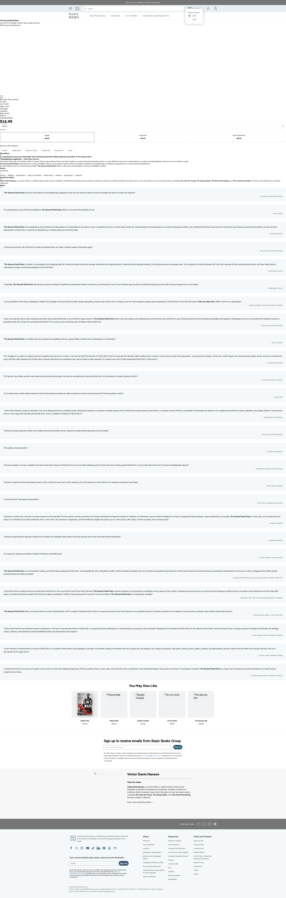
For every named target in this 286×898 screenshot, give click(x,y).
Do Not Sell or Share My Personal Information (202, 857)
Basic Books (5, 113)
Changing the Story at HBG (153, 862)
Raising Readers (174, 875)
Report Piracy (199, 862)
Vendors (171, 871)
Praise (2, 185)
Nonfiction (4, 170)
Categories (115, 16)
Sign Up (177, 747)
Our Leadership (148, 844)
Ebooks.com (59, 150)
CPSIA (196, 870)
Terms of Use (198, 840)
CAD (194, 19)
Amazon (4, 150)
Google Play (46, 150)
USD (194, 15)
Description (4, 153)
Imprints (146, 848)
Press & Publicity (149, 876)
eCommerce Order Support (178, 852)
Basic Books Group (97, 16)
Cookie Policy (199, 848)
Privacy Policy (199, 844)
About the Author (7, 177)
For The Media (131, 16)
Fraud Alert (198, 866)
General (58, 175)
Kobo (70, 150)
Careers (171, 860)
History (3, 175)
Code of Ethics (199, 852)
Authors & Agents (174, 840)
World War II (21, 175)
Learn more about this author (139, 802)
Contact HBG (173, 864)
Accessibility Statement (152, 866)
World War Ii (68, 175)
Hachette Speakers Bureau (178, 856)
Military (11, 175)
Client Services (173, 844)
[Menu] (70, 8)
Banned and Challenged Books (152, 857)
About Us (146, 840)
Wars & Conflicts (34, 175)
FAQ (169, 867)
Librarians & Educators (176, 848)
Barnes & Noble (31, 150)
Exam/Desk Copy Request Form (156, 16)
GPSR (196, 874)
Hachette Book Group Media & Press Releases (153, 871)
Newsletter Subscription (152, 852)
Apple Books (16, 150)
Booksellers (172, 879)
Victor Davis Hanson (10, 99)
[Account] (208, 9)
